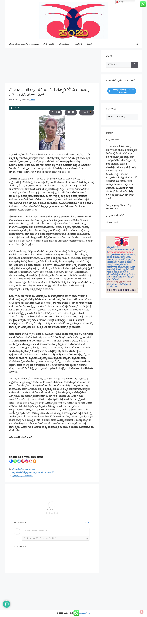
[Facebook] (11, 461)
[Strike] (34, 538)
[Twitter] (19, 461)
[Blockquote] (43, 538)
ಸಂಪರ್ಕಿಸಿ (78, 44)
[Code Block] (46, 538)
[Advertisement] (52, 66)
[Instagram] (26, 461)
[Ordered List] (37, 538)
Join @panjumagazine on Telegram (123, 90)
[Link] (50, 538)
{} (53, 538)
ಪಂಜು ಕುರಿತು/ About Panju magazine (24, 44)
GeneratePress (84, 613)
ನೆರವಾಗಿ (89, 44)
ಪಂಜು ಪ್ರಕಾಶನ (64, 44)
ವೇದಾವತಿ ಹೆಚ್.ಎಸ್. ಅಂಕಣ (23, 469)
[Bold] (24, 538)
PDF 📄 (71, 112)
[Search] (134, 65)
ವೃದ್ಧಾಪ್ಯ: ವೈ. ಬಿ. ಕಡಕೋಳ (22, 476)
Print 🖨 (55, 112)
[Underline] (30, 538)
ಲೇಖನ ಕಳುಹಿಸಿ (49, 44)
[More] (34, 461)
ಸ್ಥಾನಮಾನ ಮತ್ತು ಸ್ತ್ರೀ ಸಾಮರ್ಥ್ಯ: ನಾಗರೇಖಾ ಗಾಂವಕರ (33, 472)
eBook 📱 (87, 112)
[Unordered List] (40, 538)
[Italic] (27, 538)
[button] (137, 44)
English (122, 2)
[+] (56, 538)
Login (87, 523)
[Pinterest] (23, 461)
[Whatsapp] (15, 461)
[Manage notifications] (141, 612)
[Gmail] (30, 461)
